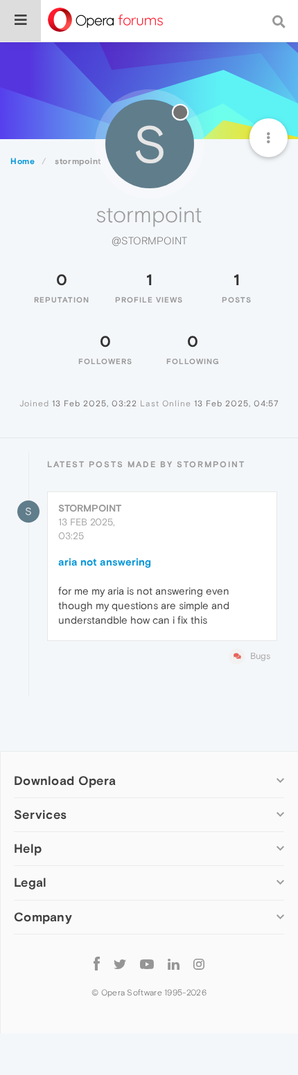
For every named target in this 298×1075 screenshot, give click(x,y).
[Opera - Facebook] (97, 964)
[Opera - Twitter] (120, 964)
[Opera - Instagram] (198, 964)
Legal (30, 882)
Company (43, 917)
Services (40, 814)
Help (28, 848)
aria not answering (104, 562)
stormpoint (89, 508)
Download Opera (65, 780)
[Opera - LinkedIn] (173, 964)
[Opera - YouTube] (147, 964)
